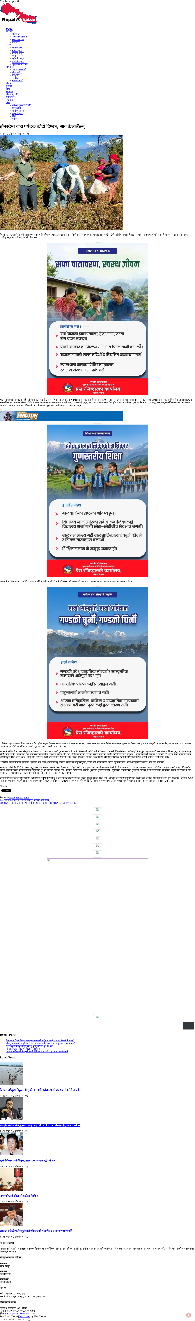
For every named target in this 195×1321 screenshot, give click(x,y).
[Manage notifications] (188, 1315)
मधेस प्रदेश (17, 50)
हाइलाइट (16, 42)
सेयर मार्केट (17, 72)
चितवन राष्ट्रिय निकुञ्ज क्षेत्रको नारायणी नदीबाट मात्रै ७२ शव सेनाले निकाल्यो (40, 1040)
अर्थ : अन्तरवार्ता (19, 69)
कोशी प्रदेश (17, 47)
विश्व (14, 116)
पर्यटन (15, 119)
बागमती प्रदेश (18, 53)
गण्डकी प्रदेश (18, 56)
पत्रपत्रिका (17, 113)
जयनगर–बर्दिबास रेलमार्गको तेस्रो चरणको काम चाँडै (24, 800)
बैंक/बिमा (16, 75)
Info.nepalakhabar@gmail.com (20, 1313)
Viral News (24, 1316)
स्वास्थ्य (9, 91)
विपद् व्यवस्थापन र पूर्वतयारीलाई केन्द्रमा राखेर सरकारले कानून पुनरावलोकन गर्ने (40, 1043)
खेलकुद (9, 99)
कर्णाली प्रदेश (18, 61)
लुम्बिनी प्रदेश (18, 58)
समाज (26, 797)
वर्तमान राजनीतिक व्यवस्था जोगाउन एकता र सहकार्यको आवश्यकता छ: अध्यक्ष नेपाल (38, 803)
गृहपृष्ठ (9, 28)
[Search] (188, 1025)
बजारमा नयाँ (17, 80)
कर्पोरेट (15, 77)
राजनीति (16, 34)
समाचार (9, 31)
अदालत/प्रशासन (19, 36)
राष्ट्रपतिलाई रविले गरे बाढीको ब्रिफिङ (23, 1048)
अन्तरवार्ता (16, 108)
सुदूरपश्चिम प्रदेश (19, 64)
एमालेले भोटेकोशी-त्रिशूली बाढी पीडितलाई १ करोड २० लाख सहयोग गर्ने (37, 1051)
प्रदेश (8, 45)
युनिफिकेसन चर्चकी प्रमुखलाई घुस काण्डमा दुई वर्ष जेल (29, 1046)
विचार (8, 83)
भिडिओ (9, 86)
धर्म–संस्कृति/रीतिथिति (21, 105)
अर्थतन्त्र (10, 67)
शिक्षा (8, 88)
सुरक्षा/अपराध (18, 39)
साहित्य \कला (18, 110)
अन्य (8, 102)
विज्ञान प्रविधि (12, 94)
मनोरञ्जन (10, 97)
